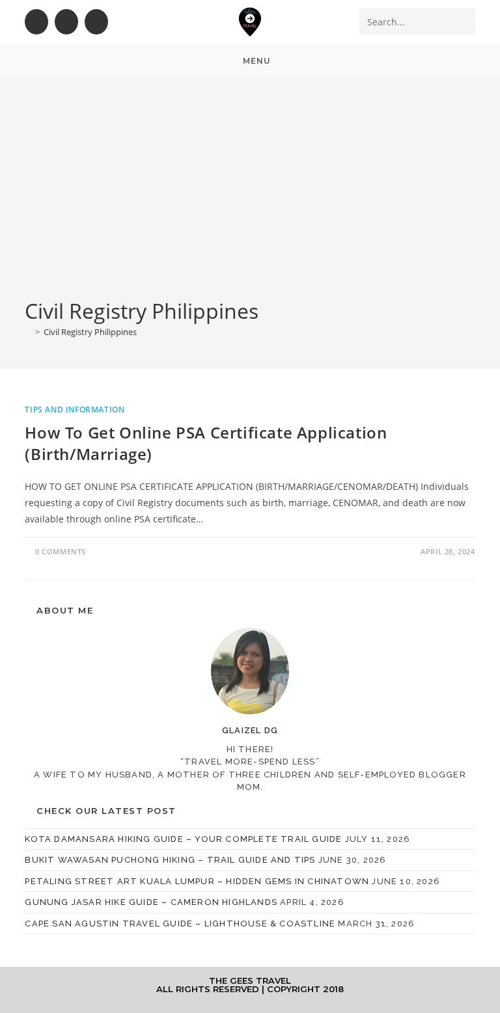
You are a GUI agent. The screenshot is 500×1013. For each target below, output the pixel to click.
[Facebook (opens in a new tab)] (36, 21)
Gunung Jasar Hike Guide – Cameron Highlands (151, 902)
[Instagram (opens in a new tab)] (66, 21)
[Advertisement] (250, 199)
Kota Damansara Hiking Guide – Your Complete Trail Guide (183, 839)
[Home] (28, 332)
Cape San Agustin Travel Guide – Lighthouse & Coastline (180, 923)
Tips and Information (74, 409)
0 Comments (60, 551)
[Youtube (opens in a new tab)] (96, 21)
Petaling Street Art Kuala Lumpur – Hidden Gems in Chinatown (197, 881)
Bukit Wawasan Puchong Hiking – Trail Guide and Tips (170, 860)
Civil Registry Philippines (90, 332)
